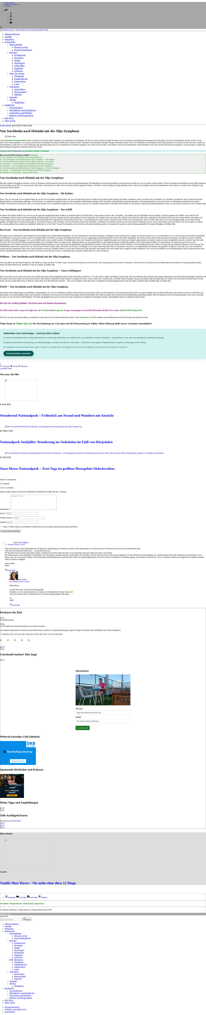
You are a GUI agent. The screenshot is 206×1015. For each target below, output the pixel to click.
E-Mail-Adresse (6, 518)
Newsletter (8, 6)
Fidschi (18, 979)
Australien (19, 974)
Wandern (9, 929)
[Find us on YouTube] (24, 642)
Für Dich (9, 1000)
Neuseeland (20, 976)
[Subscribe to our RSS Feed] (17, 642)
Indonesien (19, 967)
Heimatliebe (15, 933)
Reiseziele (10, 931)
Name (3, 513)
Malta (17, 948)
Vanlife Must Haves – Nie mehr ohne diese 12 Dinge (38, 883)
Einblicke (9, 988)
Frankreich (19, 943)
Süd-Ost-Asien (16, 960)
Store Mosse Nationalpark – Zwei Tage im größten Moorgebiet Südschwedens (57, 468)
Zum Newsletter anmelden (18, 353)
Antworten (11, 570)
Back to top (5, 914)
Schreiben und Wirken (20, 995)
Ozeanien (14, 972)
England (18, 955)
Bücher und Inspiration (21, 998)
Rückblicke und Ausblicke (22, 993)
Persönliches (16, 991)
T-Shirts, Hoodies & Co (12, 4)
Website (3, 522)
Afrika (13, 984)
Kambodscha (20, 964)
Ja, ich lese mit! (82, 728)
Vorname (79, 709)
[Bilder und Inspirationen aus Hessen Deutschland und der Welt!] (30, 642)
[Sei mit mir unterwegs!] (3, 642)
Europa (13, 941)
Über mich (10, 1003)
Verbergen (34, 155)
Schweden (5, 125)
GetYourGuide (15, 821)
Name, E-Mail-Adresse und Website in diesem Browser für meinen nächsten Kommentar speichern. (40, 527)
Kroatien (18, 945)
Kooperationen (10, 3)
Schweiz (18, 957)
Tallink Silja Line (24, 323)
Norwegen (19, 950)
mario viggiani (23, 542)
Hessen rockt (20, 936)
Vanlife (3, 872)
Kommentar (5, 509)
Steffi (24, 579)
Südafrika (19, 986)
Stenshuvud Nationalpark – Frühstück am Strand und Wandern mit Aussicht (57, 415)
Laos (16, 969)
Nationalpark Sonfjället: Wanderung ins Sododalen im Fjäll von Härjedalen (56, 442)
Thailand (18, 962)
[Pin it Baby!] (10, 642)
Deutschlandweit (22, 938)
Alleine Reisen (12, 924)
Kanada (13, 981)
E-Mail (78, 717)
